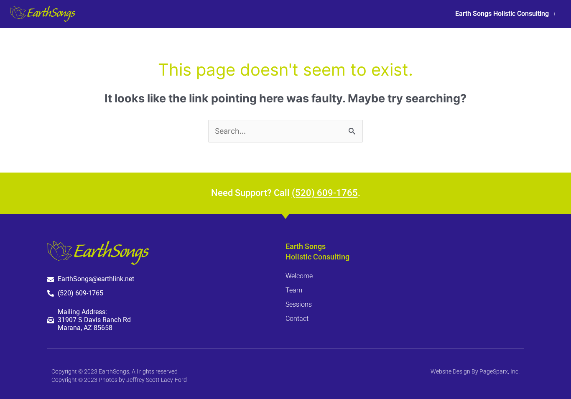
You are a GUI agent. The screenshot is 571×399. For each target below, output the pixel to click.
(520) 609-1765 (325, 193)
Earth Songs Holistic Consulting (502, 14)
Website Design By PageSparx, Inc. (475, 371)
